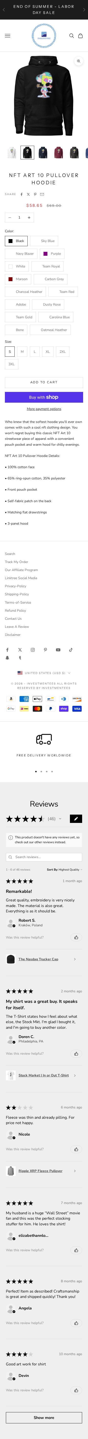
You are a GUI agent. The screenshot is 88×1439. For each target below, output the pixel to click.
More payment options (44, 409)
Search (10, 554)
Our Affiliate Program (21, 570)
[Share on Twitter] (28, 194)
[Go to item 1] (12, 152)
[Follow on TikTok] (70, 649)
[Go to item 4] (59, 152)
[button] (60, 819)
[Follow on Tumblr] (20, 657)
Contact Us (13, 618)
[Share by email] (42, 194)
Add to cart (44, 382)
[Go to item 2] (27, 152)
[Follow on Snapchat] (7, 657)
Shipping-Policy (17, 594)
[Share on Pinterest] (35, 194)
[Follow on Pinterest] (45, 649)
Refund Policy (15, 610)
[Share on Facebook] (21, 194)
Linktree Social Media (21, 578)
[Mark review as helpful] (76, 937)
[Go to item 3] (43, 152)
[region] (44, 747)
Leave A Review (17, 626)
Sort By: (52, 870)
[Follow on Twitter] (20, 649)
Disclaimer (13, 634)
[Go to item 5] (74, 152)
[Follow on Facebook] (7, 649)
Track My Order (16, 562)
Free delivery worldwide (44, 755)
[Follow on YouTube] (58, 649)
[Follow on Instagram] (32, 649)
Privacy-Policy (15, 586)
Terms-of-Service (18, 602)
